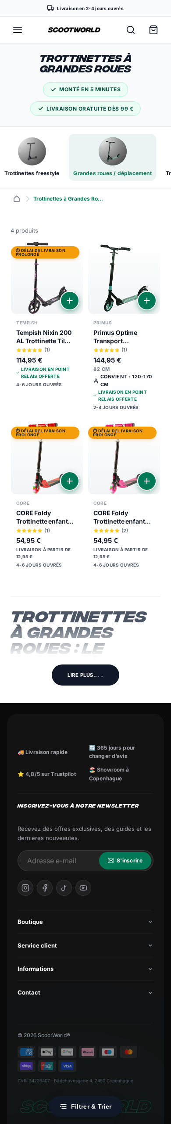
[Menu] (17, 29)
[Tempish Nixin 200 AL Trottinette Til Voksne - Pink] (47, 318)
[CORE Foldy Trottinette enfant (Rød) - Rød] (47, 498)
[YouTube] (83, 888)
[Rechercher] (130, 29)
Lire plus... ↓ (85, 675)
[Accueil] (17, 199)
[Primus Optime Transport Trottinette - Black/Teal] (124, 329)
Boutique (30, 921)
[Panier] (153, 29)
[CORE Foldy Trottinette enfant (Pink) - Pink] (124, 498)
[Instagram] (25, 888)
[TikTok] (64, 888)
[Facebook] (45, 888)
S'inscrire (129, 860)
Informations (35, 968)
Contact (29, 992)
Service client (37, 945)
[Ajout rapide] (69, 300)
